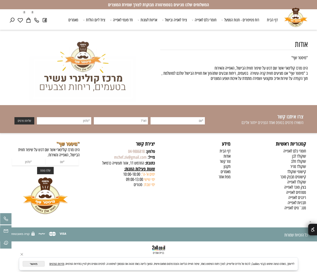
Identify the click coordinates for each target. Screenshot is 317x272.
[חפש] (12, 20)
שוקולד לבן (299, 156)
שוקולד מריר (298, 166)
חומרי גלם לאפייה (206, 19)
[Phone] (36, 20)
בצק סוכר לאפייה (295, 187)
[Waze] (5, 244)
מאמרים (73, 19)
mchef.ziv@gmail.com (130, 157)
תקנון (227, 166)
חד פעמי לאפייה (123, 19)
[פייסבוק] (44, 20)
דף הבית (272, 19)
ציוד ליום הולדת (95, 19)
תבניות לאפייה (297, 202)
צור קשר (225, 161)
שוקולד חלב (298, 161)
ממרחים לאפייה (296, 192)
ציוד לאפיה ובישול (176, 19)
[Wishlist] (20, 20)
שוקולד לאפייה (296, 182)
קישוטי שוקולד (296, 171)
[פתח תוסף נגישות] (312, 229)
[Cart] (28, 20)
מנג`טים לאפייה (295, 207)
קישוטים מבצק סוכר (293, 176)
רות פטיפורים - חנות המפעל (241, 19)
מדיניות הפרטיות (56, 264)
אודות (301, 44)
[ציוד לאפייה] (295, 20)
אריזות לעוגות (149, 19)
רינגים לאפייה (297, 197)
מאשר (34, 264)
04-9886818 (136, 151)
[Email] (5, 232)
